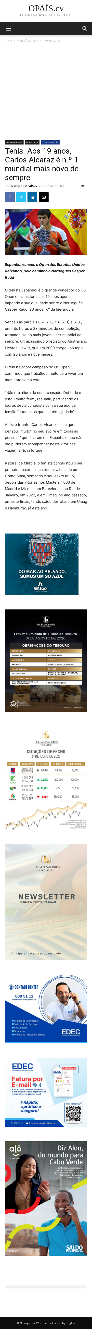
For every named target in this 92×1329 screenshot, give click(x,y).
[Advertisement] (46, 92)
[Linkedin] (32, 197)
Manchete (32, 142)
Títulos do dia (50, 142)
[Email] (44, 197)
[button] (85, 28)
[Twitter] (21, 197)
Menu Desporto (27, 40)
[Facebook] (10, 197)
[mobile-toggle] (8, 28)
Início (8, 40)
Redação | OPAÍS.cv (24, 186)
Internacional (52, 40)
